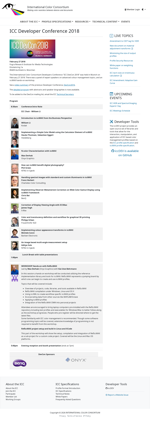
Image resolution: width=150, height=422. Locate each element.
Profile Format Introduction (68, 388)
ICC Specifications (63, 391)
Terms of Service (74, 416)
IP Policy (87, 416)
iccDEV (110, 388)
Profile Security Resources (121, 60)
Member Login (133, 9)
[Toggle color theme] (144, 9)
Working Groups (13, 399)
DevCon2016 (69, 85)
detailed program (21, 89)
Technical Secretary (65, 94)
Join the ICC (11, 391)
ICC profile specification (123, 142)
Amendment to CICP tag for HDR (124, 41)
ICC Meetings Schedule (120, 110)
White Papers (62, 396)
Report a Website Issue (117, 395)
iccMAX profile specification (122, 145)
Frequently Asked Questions (68, 399)
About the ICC (29, 21)
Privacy (62, 416)
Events (125, 21)
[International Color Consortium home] (13, 9)
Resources (81, 21)
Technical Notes (63, 394)
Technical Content (104, 21)
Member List (11, 396)
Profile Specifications (56, 21)
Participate (10, 394)
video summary (21, 85)
